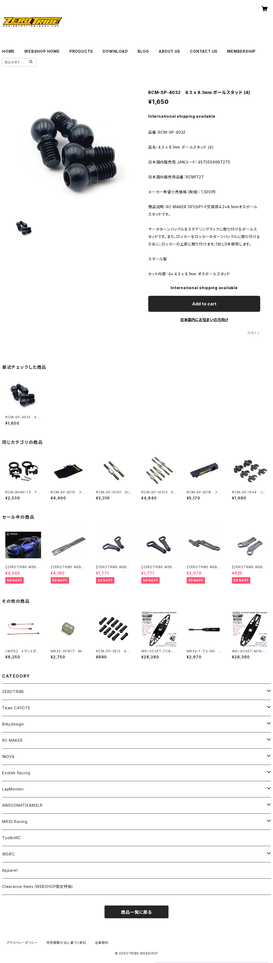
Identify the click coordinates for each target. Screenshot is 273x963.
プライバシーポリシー (22, 943)
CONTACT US (204, 51)
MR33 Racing (14, 821)
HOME (8, 51)
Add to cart (204, 303)
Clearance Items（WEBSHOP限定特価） (38, 886)
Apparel (10, 870)
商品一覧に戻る (136, 912)
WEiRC (8, 854)
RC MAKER (12, 740)
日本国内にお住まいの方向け (204, 319)
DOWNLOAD (115, 51)
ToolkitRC (11, 837)
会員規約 (102, 943)
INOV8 (8, 756)
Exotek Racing (16, 773)
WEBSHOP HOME (42, 51)
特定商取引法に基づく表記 (66, 943)
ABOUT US (169, 51)
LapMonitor (13, 789)
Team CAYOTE (16, 708)
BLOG (143, 51)
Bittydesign (13, 724)
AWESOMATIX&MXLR (22, 805)
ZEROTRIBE (13, 691)
